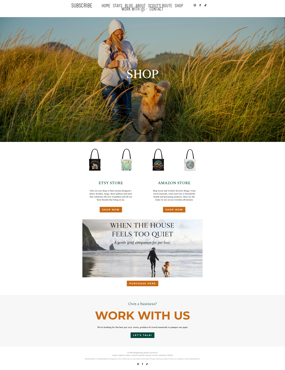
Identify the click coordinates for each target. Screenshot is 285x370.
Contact (157, 9)
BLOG (148, 355)
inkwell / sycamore (150, 353)
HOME (114, 355)
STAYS (128, 355)
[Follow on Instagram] (195, 5)
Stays (117, 6)
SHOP (154, 355)
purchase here (142, 283)
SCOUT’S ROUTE (138, 355)
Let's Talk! (142, 335)
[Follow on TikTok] (205, 5)
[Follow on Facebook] (200, 5)
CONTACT (162, 355)
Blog (129, 6)
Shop (179, 6)
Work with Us (133, 9)
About (140, 6)
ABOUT (121, 355)
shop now (111, 209)
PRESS (170, 355)
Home (106, 6)
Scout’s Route (160, 6)
